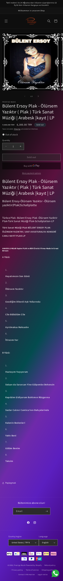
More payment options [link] (31, 173)
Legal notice (43, 574)
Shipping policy (48, 570)
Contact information (26, 574)
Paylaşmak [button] (10, 482)
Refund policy (49, 565)
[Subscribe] (46, 511)
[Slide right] (38, 96)
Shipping (17, 129)
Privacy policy (17, 570)
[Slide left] (24, 96)
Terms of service (32, 570)
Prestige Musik (20, 565)
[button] (6, 21)
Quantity (6, 140)
